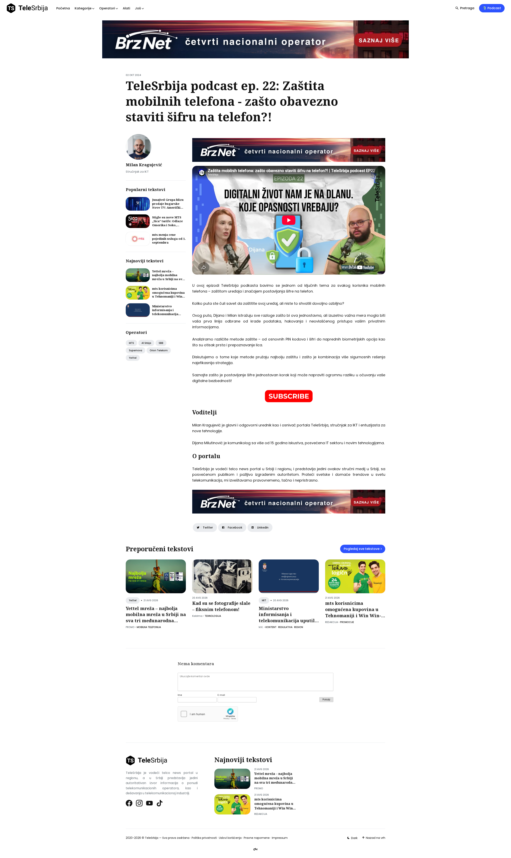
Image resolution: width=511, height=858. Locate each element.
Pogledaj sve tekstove (361, 548)
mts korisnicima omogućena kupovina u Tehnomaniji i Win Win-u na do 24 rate (168, 294)
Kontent (270, 627)
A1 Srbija (146, 343)
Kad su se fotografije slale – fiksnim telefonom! (221, 606)
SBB (161, 343)
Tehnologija (213, 616)
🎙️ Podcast (492, 8)
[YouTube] (149, 803)
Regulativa (285, 627)
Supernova (135, 350)
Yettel (133, 357)
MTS (131, 343)
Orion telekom (159, 350)
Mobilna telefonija (149, 627)
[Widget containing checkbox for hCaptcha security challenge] (208, 714)
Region (298, 627)
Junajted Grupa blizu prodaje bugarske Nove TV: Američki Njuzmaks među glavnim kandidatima (168, 207)
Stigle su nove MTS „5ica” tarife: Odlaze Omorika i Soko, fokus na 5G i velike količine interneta (167, 225)
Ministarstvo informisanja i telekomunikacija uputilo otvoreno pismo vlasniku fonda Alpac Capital (168, 316)
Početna (63, 8)
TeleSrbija (151, 838)
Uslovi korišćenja (230, 838)
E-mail (221, 695)
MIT (264, 600)
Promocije (347, 622)
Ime (180, 695)
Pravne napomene (257, 838)
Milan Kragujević (144, 164)
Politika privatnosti (204, 838)
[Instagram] (139, 803)
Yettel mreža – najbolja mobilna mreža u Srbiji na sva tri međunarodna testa (168, 279)
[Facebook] (129, 803)
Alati (126, 8)
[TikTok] (159, 803)
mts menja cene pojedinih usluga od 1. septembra (169, 238)
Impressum (280, 838)
